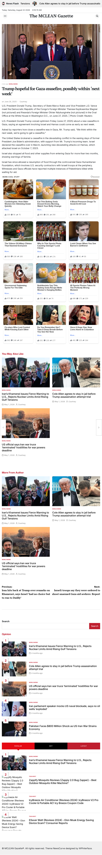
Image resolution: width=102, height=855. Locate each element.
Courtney (23, 101)
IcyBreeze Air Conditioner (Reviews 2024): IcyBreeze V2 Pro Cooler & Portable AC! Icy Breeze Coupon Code (63, 802)
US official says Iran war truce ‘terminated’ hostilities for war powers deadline (23, 447)
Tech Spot (32, 776)
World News (13, 84)
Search (5, 621)
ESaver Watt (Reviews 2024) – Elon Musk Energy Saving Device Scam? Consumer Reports (61, 822)
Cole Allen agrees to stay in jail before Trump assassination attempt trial (59, 3)
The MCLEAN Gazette (51, 16)
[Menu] (5, 16)
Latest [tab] (84, 746)
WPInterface (85, 848)
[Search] (97, 16)
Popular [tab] (18, 746)
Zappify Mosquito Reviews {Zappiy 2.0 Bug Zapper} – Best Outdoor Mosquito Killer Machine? (62, 782)
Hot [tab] (51, 746)
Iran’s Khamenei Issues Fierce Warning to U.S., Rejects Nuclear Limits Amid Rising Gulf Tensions (25, 396)
